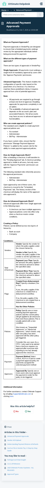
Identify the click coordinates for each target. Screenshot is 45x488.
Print (9, 427)
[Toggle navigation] (41, 4)
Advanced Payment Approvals (18, 436)
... (11, 10)
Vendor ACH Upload (14, 440)
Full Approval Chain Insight (16, 460)
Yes (29, 411)
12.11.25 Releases (13, 464)
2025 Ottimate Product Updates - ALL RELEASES (20, 469)
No (17, 411)
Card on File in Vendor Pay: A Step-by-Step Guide (22, 449)
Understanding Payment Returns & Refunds (22, 444)
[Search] (40, 14)
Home (3, 10)
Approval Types (13, 474)
